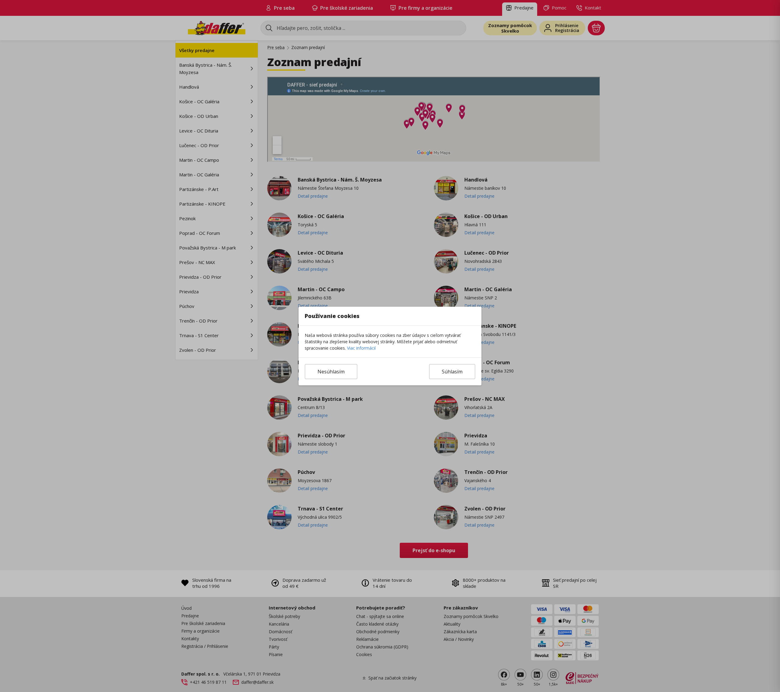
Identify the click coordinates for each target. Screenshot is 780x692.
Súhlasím (452, 371)
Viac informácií (361, 348)
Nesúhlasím (331, 371)
